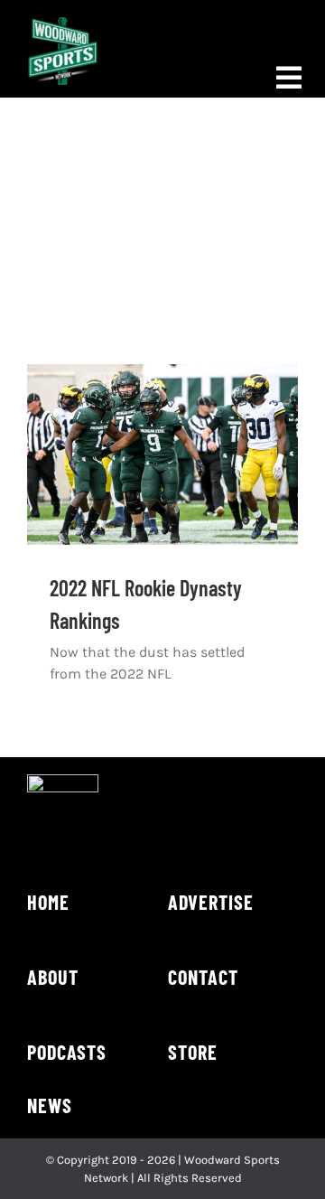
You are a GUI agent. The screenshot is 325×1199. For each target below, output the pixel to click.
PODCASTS (67, 1051)
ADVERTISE (211, 901)
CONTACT (203, 976)
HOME (48, 901)
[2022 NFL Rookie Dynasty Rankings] (162, 454)
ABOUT (53, 976)
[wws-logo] (62, 24)
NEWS (49, 1105)
